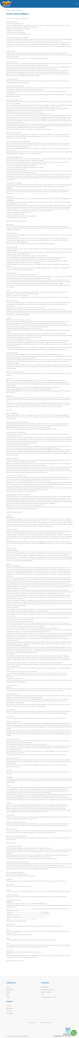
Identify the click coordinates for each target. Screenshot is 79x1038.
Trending (8, 1010)
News (7, 994)
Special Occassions (46, 992)
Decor (42, 994)
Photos (8, 997)
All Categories (45, 987)
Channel (8, 1005)
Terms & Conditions (45, 1022)
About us (8, 987)
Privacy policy (32, 1022)
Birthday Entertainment (48, 989)
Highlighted (9, 1008)
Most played (9, 1013)
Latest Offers (9, 989)
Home (8, 10)
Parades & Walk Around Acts (49, 997)
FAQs (7, 992)
